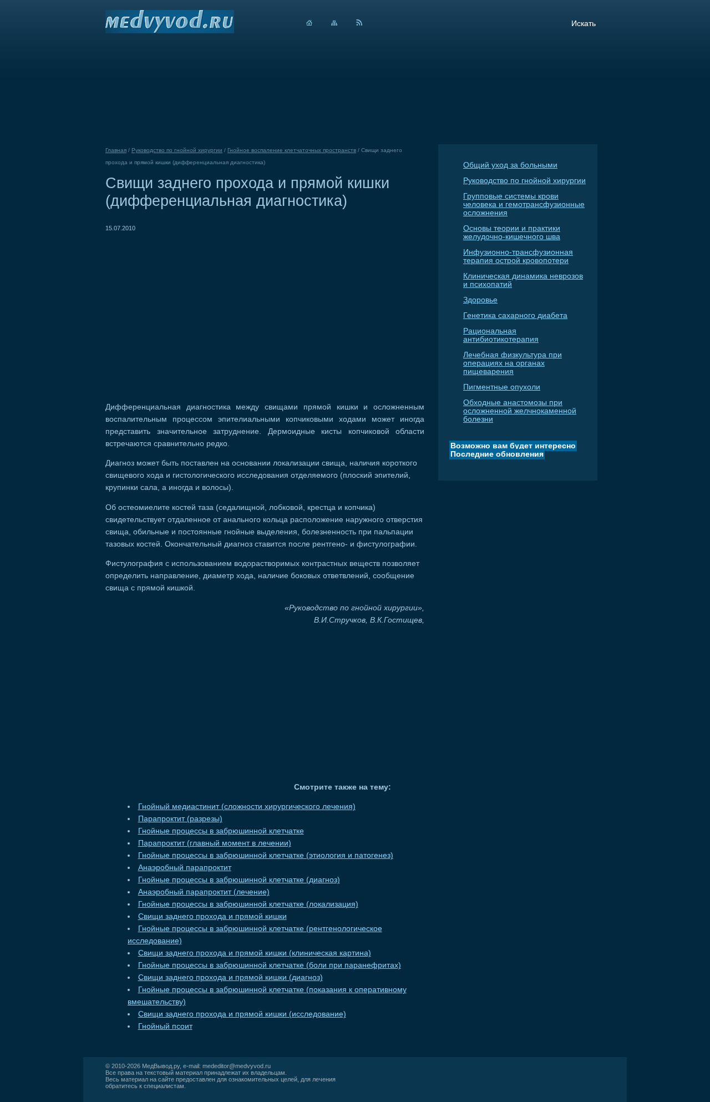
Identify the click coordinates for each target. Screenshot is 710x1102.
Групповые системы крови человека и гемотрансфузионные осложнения (524, 204)
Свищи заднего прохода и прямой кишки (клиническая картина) (254, 953)
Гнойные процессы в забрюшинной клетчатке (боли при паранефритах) (269, 965)
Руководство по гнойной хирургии (524, 180)
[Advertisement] (198, 312)
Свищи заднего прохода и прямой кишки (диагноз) (230, 977)
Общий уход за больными (510, 165)
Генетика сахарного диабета (515, 315)
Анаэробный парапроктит (184, 867)
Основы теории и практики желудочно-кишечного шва (511, 232)
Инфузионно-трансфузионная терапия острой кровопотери (518, 256)
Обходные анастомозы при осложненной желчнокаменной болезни (519, 410)
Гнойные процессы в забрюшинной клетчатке (221, 831)
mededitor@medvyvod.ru (236, 1066)
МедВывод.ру (161, 1066)
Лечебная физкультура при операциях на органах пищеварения (512, 363)
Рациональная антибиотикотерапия (501, 335)
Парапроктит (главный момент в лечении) (214, 843)
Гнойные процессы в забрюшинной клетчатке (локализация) (248, 904)
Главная (115, 150)
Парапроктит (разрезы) (180, 819)
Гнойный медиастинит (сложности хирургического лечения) (247, 806)
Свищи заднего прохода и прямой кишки (212, 916)
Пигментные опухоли (501, 387)
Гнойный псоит (165, 1026)
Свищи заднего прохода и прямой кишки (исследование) (242, 1014)
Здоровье (480, 300)
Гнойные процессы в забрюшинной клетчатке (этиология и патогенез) (265, 855)
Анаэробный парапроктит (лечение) (204, 892)
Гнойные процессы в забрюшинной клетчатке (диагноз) (239, 880)
